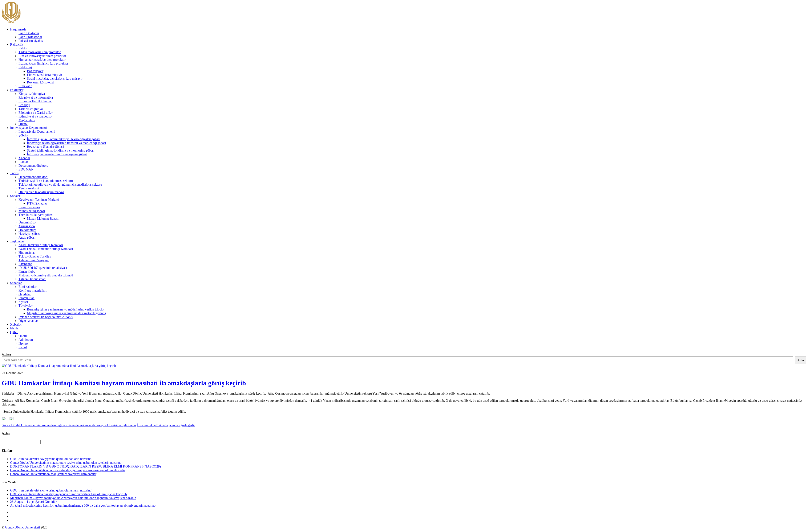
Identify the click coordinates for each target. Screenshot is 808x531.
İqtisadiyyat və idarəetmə (35, 116)
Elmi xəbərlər (27, 286)
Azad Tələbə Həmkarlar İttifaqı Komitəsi (46, 249)
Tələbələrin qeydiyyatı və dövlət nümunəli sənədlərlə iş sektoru (60, 184)
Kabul (23, 347)
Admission (26, 339)
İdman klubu (27, 271)
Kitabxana (25, 264)
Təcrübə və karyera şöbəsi (36, 215)
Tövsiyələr (26, 305)
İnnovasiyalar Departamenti (28, 127)
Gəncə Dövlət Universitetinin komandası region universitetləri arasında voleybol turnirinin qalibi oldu (69, 425)
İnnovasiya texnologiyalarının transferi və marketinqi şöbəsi (66, 143)
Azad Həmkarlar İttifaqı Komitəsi (41, 245)
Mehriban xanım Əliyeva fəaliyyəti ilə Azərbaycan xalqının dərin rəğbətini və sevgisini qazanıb (73, 498)
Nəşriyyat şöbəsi (29, 233)
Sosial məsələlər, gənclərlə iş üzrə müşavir (54, 78)
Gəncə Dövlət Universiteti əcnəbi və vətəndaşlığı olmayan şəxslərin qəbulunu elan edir (67, 470)
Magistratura (27, 120)
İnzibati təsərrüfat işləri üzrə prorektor (43, 63)
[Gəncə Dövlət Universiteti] (11, 22)
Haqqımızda (18, 29)
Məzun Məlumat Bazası (42, 218)
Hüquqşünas (27, 252)
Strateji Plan (27, 298)
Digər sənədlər (28, 320)
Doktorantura (27, 230)
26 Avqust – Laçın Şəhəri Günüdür (33, 501)
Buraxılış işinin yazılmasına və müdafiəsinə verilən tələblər (66, 309)
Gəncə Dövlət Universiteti (22, 527)
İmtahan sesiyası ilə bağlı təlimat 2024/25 (46, 317)
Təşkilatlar (17, 241)
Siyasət (23, 302)
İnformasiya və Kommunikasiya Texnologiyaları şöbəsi (63, 139)
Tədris (14, 173)
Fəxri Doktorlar (29, 33)
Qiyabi (23, 124)
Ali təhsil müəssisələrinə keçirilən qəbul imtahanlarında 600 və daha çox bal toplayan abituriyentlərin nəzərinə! (83, 505)
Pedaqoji (24, 105)
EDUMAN (26, 169)
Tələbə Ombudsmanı (32, 279)
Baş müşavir (35, 71)
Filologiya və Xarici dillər (36, 112)
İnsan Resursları (29, 207)
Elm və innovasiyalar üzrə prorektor (42, 56)
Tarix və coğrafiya (31, 109)
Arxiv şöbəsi (27, 237)
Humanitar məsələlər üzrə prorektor (42, 59)
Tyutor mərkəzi (29, 188)
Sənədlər (16, 283)
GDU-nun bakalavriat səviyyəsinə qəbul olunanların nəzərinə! (51, 459)
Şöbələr (24, 135)
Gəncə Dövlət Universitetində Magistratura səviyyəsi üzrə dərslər (53, 474)
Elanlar (23, 162)
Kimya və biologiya (32, 93)
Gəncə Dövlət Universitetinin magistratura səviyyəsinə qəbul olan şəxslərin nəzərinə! (66, 462)
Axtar (800, 360)
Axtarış (6, 354)
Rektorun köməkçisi (40, 82)
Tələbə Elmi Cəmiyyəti (34, 260)
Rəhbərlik (16, 44)
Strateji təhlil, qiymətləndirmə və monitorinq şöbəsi (60, 150)
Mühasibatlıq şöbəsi (32, 211)
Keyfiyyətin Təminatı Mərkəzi (39, 199)
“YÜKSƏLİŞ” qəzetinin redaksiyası (43, 267)
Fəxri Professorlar (30, 37)
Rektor (23, 48)
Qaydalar (25, 294)
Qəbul (14, 332)
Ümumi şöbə (27, 222)
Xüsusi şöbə (27, 226)
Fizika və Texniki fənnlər (35, 101)
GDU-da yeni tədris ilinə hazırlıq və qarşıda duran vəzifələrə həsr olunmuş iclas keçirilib (68, 494)
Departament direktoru (33, 165)
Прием (23, 343)
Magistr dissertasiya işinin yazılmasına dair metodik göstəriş (66, 313)
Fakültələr (16, 90)
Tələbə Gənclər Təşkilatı (35, 256)
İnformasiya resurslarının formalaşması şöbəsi (57, 154)
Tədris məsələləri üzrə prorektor (40, 52)
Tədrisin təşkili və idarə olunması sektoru (46, 180)
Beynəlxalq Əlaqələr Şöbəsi (45, 146)
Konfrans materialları (33, 290)
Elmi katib (25, 86)
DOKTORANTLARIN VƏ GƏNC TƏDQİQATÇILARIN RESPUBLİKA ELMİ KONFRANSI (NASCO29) (85, 466)
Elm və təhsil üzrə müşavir (44, 75)
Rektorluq (25, 67)
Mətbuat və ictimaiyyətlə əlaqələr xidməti (46, 275)
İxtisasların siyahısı (31, 40)
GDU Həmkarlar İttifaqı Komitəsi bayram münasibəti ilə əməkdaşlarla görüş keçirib (124, 383)
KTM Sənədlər (37, 203)
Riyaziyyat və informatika (36, 97)
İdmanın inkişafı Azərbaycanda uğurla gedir (166, 425)
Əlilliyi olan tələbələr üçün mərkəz (41, 192)
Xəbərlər (24, 158)
